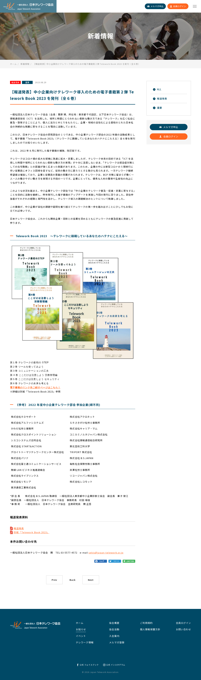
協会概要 (114, 622)
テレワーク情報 (84, 642)
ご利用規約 (146, 622)
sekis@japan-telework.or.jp (106, 552)
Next (91, 579)
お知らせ (81, 629)
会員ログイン (183, 622)
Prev (54, 579)
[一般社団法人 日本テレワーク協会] (28, 6)
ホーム (79, 622)
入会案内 (114, 636)
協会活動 (114, 629)
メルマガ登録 (116, 642)
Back (72, 579)
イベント (81, 636)
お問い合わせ (183, 629)
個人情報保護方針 (150, 629)
